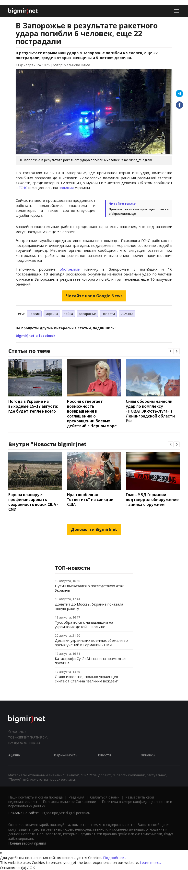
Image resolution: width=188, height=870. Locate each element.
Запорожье (87, 313)
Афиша (14, 755)
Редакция (76, 797)
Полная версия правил (27, 843)
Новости (108, 313)
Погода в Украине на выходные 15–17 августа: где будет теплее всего (33, 406)
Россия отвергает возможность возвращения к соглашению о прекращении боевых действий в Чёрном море (92, 413)
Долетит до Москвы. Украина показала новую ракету (89, 606)
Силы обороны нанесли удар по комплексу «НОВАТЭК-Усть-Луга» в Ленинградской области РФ (150, 411)
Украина (52, 313)
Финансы (148, 755)
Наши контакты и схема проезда (35, 797)
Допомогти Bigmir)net (94, 529)
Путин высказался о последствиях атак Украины (89, 588)
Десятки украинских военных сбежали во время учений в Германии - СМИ (91, 642)
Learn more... (151, 862)
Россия (34, 313)
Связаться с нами (104, 797)
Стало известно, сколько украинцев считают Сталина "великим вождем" (86, 678)
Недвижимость (65, 755)
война (68, 313)
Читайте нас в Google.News (94, 295)
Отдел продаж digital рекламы (66, 812)
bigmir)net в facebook (36, 335)
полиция (66, 187)
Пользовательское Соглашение (69, 801)
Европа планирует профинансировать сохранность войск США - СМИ (33, 502)
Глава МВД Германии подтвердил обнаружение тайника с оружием (152, 499)
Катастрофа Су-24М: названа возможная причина (90, 660)
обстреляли (70, 269)
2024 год (127, 313)
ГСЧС (23, 187)
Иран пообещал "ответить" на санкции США (90, 499)
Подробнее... (114, 857)
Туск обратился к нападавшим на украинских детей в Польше (84, 624)
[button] (171, 351)
